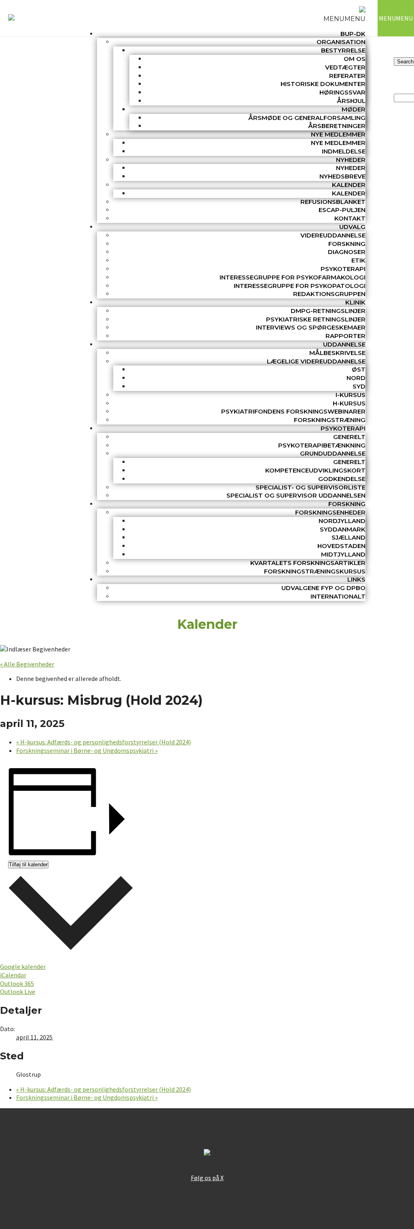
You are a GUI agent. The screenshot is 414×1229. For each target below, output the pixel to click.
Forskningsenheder (330, 512)
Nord (355, 378)
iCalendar (13, 975)
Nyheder (350, 160)
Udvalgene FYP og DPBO (323, 588)
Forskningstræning (329, 420)
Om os (354, 59)
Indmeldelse (343, 151)
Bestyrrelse (343, 50)
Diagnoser (346, 252)
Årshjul (351, 101)
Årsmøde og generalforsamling (306, 118)
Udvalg (352, 227)
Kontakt (349, 218)
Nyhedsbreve (342, 176)
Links (356, 579)
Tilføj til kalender (28, 864)
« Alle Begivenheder (27, 664)
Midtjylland (343, 554)
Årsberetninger (336, 126)
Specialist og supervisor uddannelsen (295, 495)
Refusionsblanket (332, 202)
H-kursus (349, 403)
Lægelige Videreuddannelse (316, 361)
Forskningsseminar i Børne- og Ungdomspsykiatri (87, 750)
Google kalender (23, 966)
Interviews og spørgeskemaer (310, 327)
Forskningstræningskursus (314, 571)
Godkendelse (341, 479)
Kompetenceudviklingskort (315, 470)
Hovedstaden (341, 546)
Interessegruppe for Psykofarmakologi (292, 277)
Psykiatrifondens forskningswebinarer (293, 411)
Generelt (349, 437)
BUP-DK (352, 34)
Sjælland (348, 537)
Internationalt (337, 596)
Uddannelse (344, 344)
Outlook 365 (17, 983)
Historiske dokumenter (323, 84)
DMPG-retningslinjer (328, 311)
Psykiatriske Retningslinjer (315, 319)
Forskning (346, 244)
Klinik (355, 302)
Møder (353, 109)
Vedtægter (345, 67)
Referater (347, 76)
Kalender (348, 185)
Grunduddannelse (332, 453)
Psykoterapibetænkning (321, 445)
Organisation (341, 42)
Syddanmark (342, 529)
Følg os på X (207, 1178)
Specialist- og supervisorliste (310, 487)
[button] (344, 19)
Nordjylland (342, 521)
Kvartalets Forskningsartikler (307, 563)
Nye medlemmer (338, 134)
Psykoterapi (343, 269)
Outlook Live (17, 991)
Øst (358, 369)
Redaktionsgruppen (329, 294)
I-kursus (350, 395)
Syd (359, 386)
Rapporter (345, 336)
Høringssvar (342, 92)
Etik (358, 260)
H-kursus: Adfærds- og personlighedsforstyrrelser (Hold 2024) (103, 742)
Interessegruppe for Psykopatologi (299, 286)
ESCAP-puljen (342, 210)
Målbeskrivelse (337, 353)
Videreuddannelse (332, 235)
